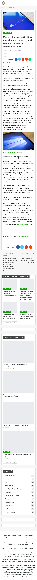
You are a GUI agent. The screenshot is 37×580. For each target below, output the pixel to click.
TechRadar (11, 228)
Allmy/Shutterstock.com (10, 63)
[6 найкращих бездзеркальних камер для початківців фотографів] (18, 382)
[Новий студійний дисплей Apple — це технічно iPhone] (27, 307)
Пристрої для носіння (12, 495)
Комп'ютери (7, 33)
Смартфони (8, 505)
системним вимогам (23, 224)
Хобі (6, 509)
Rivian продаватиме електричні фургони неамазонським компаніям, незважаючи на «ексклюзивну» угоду (10, 264)
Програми (8, 499)
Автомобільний (10, 475)
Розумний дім (9, 502)
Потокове (8, 492)
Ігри (6, 482)
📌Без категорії (10, 512)
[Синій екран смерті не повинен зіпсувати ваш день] (10, 307)
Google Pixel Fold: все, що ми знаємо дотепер (27, 260)
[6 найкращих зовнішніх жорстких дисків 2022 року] (18, 442)
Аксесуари (6, 451)
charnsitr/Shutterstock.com (12, 153)
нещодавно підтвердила (18, 67)
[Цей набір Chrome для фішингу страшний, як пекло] (10, 284)
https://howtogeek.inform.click (25, 551)
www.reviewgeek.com (22, 236)
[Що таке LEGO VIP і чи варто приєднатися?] (18, 413)
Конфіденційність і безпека (13, 489)
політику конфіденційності (25, 576)
